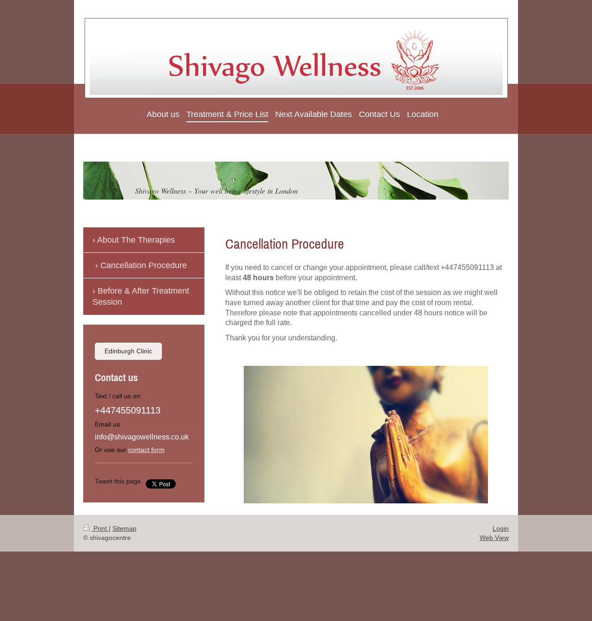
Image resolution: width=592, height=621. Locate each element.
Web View (494, 537)
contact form (146, 449)
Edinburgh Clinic (128, 351)
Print (100, 528)
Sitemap (124, 528)
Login (501, 528)
